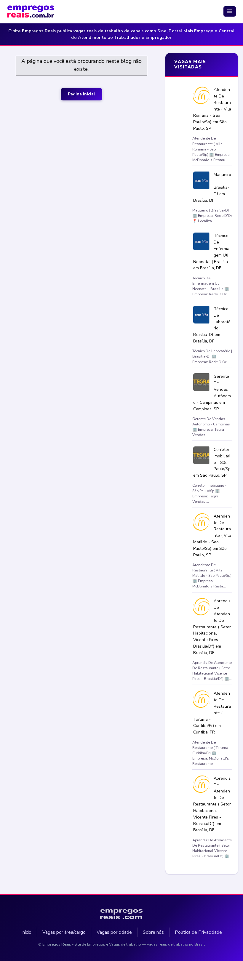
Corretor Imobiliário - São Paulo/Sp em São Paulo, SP (212, 462)
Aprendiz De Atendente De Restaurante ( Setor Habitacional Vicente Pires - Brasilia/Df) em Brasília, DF (212, 627)
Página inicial (81, 94)
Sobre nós (153, 932)
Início (26, 932)
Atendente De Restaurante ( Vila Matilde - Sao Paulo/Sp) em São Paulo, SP (212, 535)
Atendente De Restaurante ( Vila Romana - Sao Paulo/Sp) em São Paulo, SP (212, 109)
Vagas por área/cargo (64, 932)
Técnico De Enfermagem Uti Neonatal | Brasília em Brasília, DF (211, 252)
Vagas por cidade (114, 932)
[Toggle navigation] (229, 11)
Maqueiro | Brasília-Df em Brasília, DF (212, 187)
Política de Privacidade (198, 932)
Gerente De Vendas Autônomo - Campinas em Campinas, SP (212, 392)
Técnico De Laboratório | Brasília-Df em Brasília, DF (212, 325)
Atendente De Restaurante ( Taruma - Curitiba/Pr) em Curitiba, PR (212, 713)
